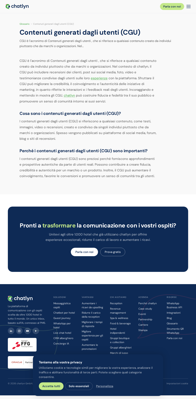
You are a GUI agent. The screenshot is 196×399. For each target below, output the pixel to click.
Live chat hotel (62, 332)
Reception (116, 303)
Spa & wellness (119, 318)
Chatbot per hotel (64, 312)
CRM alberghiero (63, 338)
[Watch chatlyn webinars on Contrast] (36, 331)
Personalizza (104, 386)
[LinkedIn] (11, 331)
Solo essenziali (79, 386)
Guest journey (62, 318)
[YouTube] (27, 331)
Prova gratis (113, 252)
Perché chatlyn (147, 303)
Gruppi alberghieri (120, 347)
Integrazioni (173, 312)
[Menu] (188, 6)
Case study (145, 308)
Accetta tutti (51, 386)
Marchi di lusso (119, 353)
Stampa (142, 330)
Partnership (145, 319)
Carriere (143, 324)
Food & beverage (120, 323)
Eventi (142, 314)
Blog (169, 318)
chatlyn (69, 95)
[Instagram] (19, 331)
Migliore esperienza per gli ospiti (92, 335)
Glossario (24, 23)
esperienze (99, 78)
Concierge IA (61, 343)
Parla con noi (172, 6)
